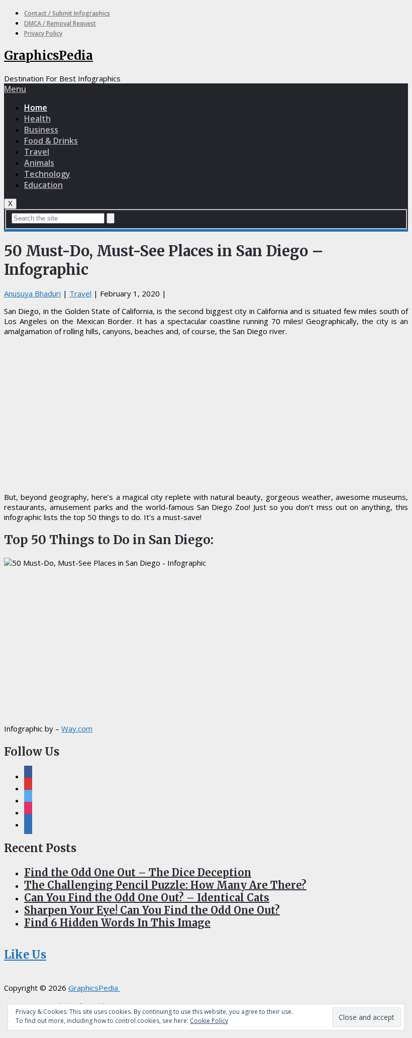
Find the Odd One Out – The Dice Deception (137, 872)
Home (35, 107)
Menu (15, 88)
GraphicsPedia (48, 55)
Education (43, 184)
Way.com (76, 728)
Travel (36, 151)
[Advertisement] (206, 414)
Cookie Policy (209, 1020)
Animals (39, 162)
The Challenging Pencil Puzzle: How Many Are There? (165, 885)
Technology (47, 173)
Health (37, 118)
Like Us (25, 955)
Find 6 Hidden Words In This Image (117, 922)
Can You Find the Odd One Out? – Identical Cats (146, 897)
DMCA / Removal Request (60, 23)
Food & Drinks (51, 140)
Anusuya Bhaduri (32, 293)
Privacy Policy (43, 33)
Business (41, 129)
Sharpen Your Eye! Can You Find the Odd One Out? (152, 910)
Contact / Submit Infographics (67, 13)
